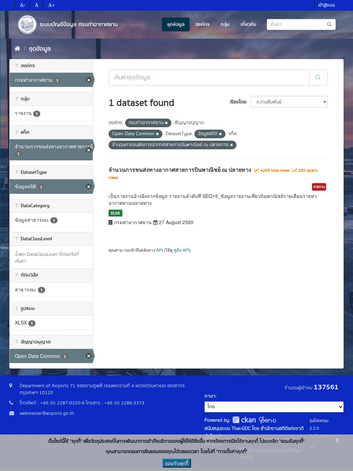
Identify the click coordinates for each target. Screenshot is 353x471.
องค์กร (202, 24)
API (159, 250)
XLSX (115, 213)
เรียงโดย (238, 102)
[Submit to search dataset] (329, 24)
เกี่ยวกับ (248, 24)
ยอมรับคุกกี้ (176, 463)
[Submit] (318, 78)
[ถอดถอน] (166, 123)
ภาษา (209, 396)
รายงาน (319, 186)
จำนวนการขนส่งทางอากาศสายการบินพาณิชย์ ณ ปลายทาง (180, 169)
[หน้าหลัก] (17, 48)
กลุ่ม (225, 24)
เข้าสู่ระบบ (326, 5)
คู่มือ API (181, 250)
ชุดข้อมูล (175, 24)
